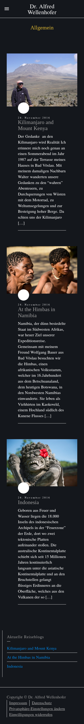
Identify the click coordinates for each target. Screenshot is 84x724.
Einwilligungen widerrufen (30, 714)
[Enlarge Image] (42, 79)
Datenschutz (42, 702)
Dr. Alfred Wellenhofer (42, 9)
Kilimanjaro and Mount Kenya (36, 125)
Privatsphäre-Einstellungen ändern (37, 708)
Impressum (18, 702)
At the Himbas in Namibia (36, 312)
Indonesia (28, 502)
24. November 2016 (34, 117)
